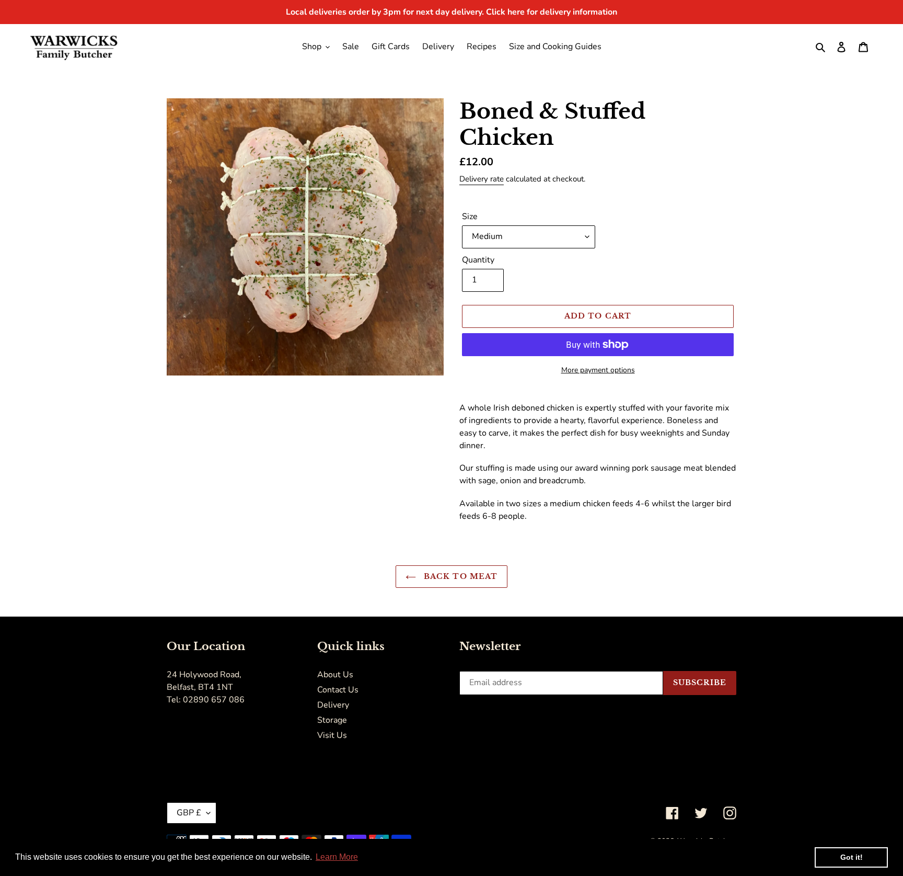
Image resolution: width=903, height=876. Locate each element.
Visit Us (332, 735)
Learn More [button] (337, 856)
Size (470, 216)
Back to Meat (459, 576)
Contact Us (337, 690)
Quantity (478, 260)
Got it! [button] (851, 857)
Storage (332, 720)
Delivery (333, 705)
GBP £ (189, 812)
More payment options (598, 370)
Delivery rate (481, 179)
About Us (335, 674)
